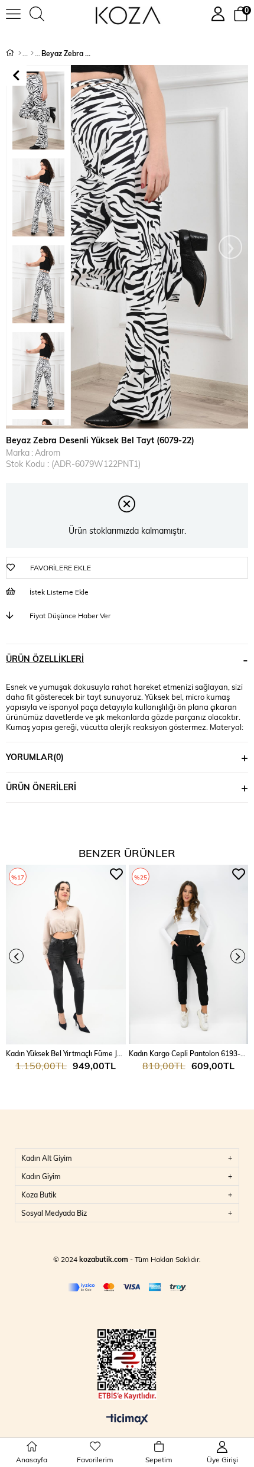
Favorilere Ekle (116, 874)
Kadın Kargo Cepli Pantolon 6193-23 (189, 1053)
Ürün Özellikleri (45, 658)
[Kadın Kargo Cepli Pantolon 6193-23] (189, 954)
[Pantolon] (32, 53)
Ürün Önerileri (41, 787)
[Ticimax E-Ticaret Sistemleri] (127, 1420)
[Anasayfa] (19, 53)
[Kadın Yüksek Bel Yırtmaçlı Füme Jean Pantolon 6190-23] (66, 954)
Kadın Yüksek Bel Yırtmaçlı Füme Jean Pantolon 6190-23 (66, 1053)
